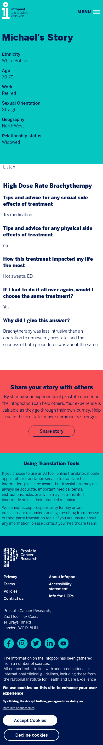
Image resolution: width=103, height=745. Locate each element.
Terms (9, 584)
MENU (84, 12)
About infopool (62, 576)
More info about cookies (18, 708)
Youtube (63, 643)
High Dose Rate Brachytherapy (47, 186)
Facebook (9, 643)
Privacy (10, 576)
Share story (51, 431)
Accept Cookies (30, 720)
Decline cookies (31, 735)
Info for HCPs (61, 596)
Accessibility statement (60, 586)
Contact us (13, 598)
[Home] (16, 10)
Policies (10, 591)
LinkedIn (50, 643)
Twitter (36, 643)
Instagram (22, 643)
